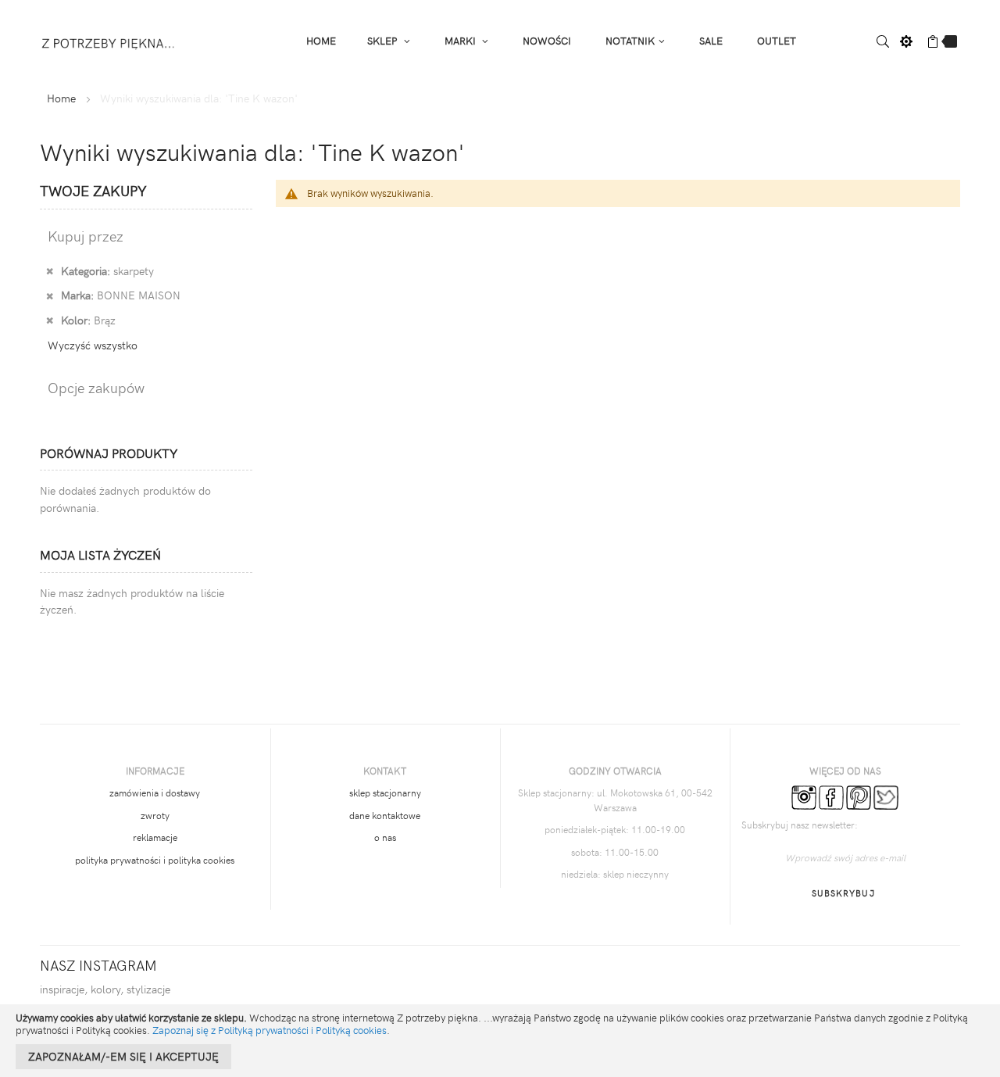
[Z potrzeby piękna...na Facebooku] (831, 796)
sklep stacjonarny (385, 792)
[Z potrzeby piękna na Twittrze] (885, 796)
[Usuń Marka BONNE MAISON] (49, 294)
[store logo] (109, 40)
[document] (500, 1040)
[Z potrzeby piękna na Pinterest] (858, 796)
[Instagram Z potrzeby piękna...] (803, 796)
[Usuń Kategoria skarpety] (49, 270)
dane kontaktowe (384, 815)
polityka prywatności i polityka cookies (154, 859)
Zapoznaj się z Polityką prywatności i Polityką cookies (269, 1030)
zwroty (155, 815)
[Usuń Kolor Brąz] (49, 319)
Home (61, 98)
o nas (385, 837)
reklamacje (155, 837)
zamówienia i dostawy (154, 792)
